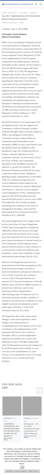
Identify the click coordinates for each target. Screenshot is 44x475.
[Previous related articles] (34, 390)
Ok (22, 467)
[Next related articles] (39, 390)
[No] (41, 460)
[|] (17, 4)
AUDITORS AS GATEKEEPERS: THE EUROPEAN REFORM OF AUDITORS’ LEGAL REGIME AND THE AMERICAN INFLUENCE (12, 431)
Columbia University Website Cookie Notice (22, 471)
